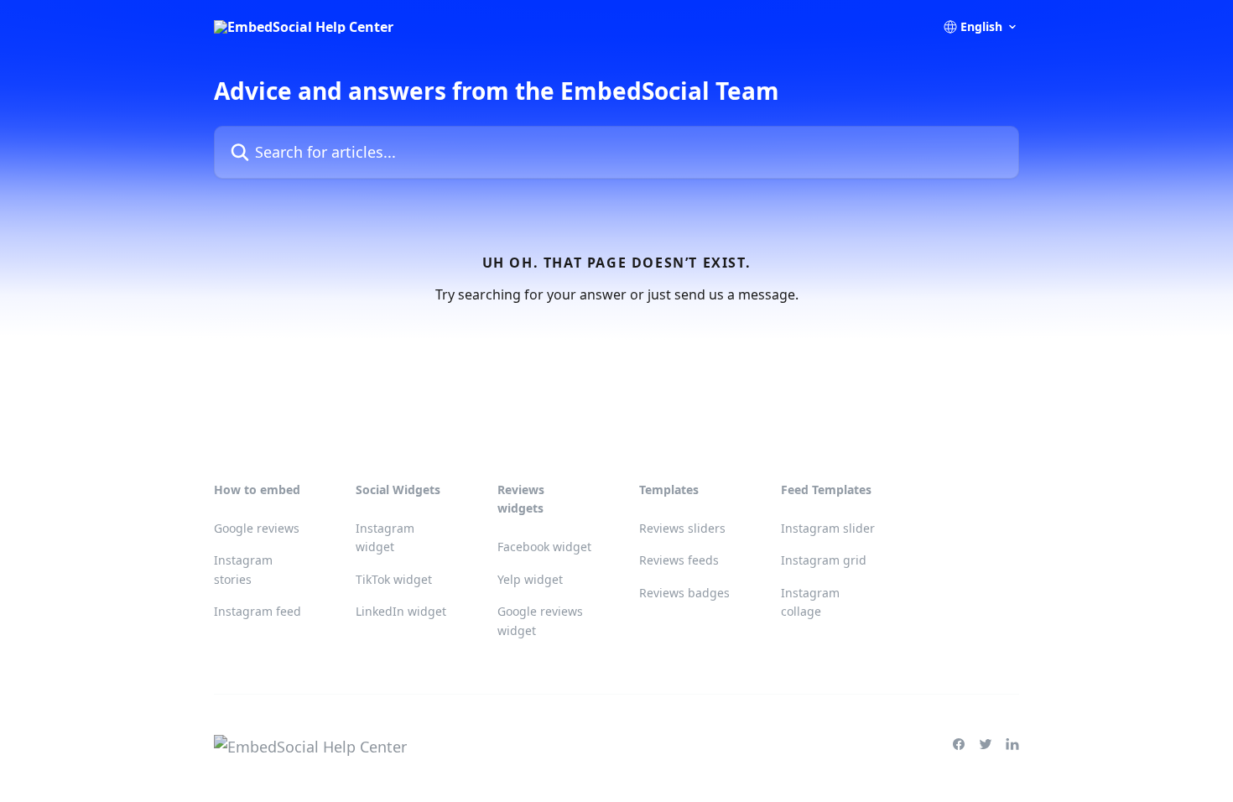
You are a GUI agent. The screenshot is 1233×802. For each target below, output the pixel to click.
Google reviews (256, 528)
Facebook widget (544, 547)
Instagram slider (828, 528)
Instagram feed (257, 611)
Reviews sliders (682, 528)
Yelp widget (530, 579)
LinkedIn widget (401, 611)
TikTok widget (394, 579)
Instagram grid (823, 560)
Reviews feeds (679, 560)
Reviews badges (684, 593)
